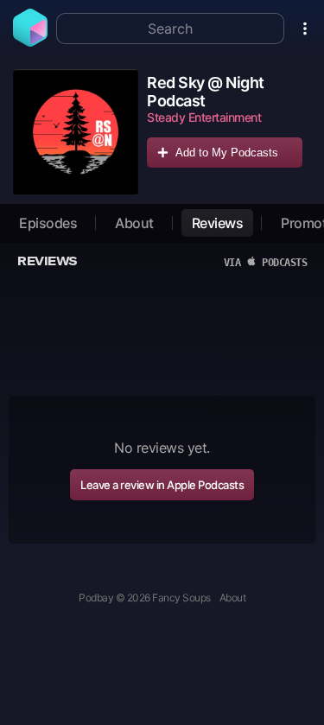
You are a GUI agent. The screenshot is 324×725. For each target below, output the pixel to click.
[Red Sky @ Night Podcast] (75, 131)
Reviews (218, 223)
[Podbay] (30, 41)
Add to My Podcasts (226, 152)
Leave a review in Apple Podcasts (162, 485)
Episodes (48, 223)
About (134, 223)
